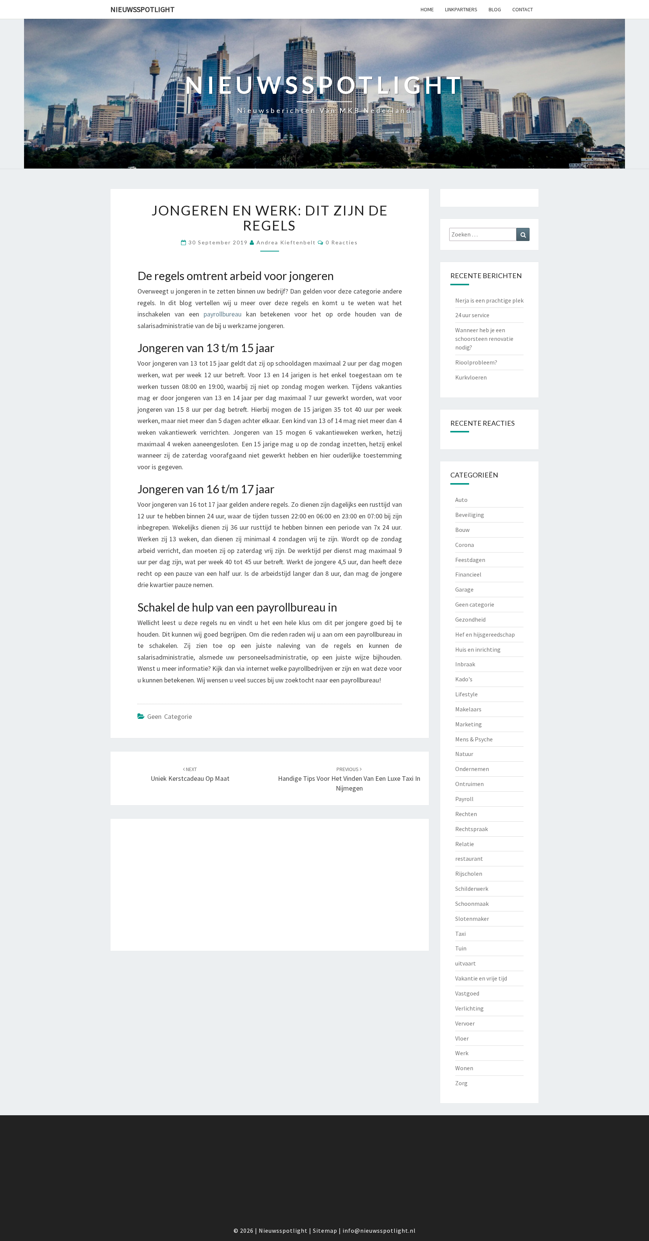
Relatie (464, 844)
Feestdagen (470, 559)
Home (427, 9)
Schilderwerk (471, 888)
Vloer (462, 1038)
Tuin (460, 948)
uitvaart (465, 963)
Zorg (461, 1083)
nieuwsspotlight (142, 9)
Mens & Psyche (474, 739)
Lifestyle (466, 694)
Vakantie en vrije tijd (481, 978)
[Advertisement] (269, 884)
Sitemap (325, 1230)
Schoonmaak (472, 903)
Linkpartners (461, 9)
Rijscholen (468, 873)
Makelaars (468, 709)
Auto (461, 499)
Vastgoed (467, 993)
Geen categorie (169, 716)
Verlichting (469, 1008)
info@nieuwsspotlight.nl (379, 1230)
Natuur (464, 754)
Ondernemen (472, 769)
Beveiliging (469, 514)
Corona (464, 544)
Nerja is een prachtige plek (489, 300)
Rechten (466, 814)
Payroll (464, 799)
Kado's (463, 679)
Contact (522, 9)
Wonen (464, 1068)
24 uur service (472, 315)
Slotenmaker (472, 918)
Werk (461, 1053)
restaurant (469, 858)
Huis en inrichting (478, 649)
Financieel (468, 574)
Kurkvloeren (471, 377)
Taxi (460, 933)
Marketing (468, 724)
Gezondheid (470, 619)
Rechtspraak (471, 829)
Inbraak (465, 664)
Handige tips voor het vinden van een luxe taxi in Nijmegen (349, 779)
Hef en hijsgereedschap (485, 634)
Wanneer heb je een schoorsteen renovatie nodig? (484, 338)
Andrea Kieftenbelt (286, 242)
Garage (464, 589)
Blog (495, 9)
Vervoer (465, 1023)
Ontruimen (469, 784)
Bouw (462, 529)
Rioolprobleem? (476, 362)
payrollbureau (222, 314)
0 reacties (342, 242)
